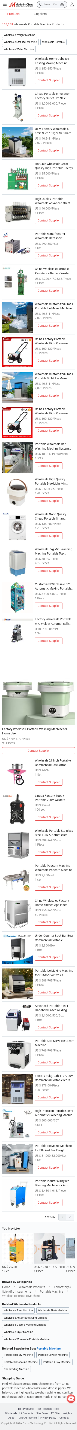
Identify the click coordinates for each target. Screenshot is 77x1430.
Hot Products (26, 1408)
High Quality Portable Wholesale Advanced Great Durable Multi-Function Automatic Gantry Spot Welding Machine (52, 201)
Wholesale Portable (53, 42)
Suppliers (40, 14)
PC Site (55, 1413)
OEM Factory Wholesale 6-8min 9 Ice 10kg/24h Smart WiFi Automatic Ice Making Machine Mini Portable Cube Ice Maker (53, 131)
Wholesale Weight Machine (19, 34)
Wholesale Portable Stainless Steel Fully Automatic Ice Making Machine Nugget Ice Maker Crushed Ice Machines (54, 833)
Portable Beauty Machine (18, 1354)
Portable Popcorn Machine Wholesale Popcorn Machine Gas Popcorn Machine (53, 868)
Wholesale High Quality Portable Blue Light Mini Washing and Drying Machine (54, 481)
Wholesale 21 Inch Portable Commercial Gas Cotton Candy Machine (53, 763)
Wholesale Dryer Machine (18, 1332)
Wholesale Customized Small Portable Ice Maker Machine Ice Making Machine (54, 306)
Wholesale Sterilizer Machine (20, 42)
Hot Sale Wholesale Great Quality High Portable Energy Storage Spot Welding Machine (54, 166)
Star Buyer (42, 1413)
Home (6, 1287)
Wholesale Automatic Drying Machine (25, 1317)
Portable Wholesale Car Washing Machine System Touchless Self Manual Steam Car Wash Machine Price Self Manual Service (54, 446)
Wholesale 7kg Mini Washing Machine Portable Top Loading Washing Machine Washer (53, 551)
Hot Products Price (48, 1408)
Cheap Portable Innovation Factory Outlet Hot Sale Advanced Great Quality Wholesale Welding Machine (53, 96)
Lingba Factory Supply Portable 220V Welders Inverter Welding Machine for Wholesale (54, 798)
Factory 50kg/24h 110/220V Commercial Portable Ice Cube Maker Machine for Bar (55, 1078)
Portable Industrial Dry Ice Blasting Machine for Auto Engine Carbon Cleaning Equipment (52, 1183)
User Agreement (28, 1417)
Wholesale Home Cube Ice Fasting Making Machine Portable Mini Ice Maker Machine (52, 61)
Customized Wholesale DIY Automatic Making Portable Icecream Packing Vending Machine (53, 586)
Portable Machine (51, 1291)
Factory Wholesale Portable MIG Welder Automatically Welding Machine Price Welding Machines (53, 621)
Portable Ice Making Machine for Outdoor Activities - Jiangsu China (54, 973)
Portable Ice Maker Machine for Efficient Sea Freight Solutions (53, 1148)
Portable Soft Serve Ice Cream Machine (54, 1043)
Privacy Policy (48, 1417)
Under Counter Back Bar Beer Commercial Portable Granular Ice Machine (54, 938)
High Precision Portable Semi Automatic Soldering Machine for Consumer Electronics (54, 1113)
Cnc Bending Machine (16, 1369)
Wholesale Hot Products (19, 1413)
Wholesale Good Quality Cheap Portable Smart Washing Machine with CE (52, 516)
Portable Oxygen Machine (53, 1354)
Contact (64, 1417)
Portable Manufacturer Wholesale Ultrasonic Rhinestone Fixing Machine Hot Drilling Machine (52, 236)
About (11, 1417)
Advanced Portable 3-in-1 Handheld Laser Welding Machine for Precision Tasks (53, 1008)
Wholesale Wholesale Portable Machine (26, 1339)
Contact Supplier (49, 80)
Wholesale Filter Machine (18, 1310)
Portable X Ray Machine (57, 1362)
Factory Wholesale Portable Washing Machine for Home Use (34, 731)
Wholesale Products (32, 1287)
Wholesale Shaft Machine (52, 1310)
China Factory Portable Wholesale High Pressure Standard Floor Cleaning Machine (51, 341)
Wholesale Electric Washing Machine (25, 1324)
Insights (67, 1413)
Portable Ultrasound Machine (21, 1362)
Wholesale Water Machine (19, 49)
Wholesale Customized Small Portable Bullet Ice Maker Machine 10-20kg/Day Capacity (54, 376)
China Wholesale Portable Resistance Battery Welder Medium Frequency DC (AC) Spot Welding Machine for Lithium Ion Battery (53, 271)
